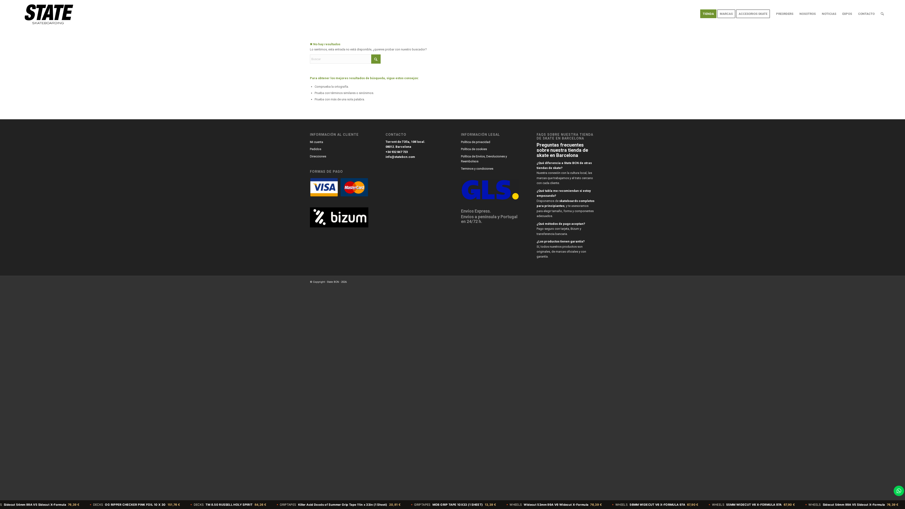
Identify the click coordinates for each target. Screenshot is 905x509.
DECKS (105, 504)
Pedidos (315, 149)
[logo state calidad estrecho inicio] (48, 14)
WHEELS (524, 504)
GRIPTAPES (309, 504)
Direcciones (318, 156)
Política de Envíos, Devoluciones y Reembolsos (484, 159)
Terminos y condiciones (477, 168)
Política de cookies (474, 149)
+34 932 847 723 (397, 152)
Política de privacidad (475, 142)
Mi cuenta (316, 142)
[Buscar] (882, 14)
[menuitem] (708, 14)
